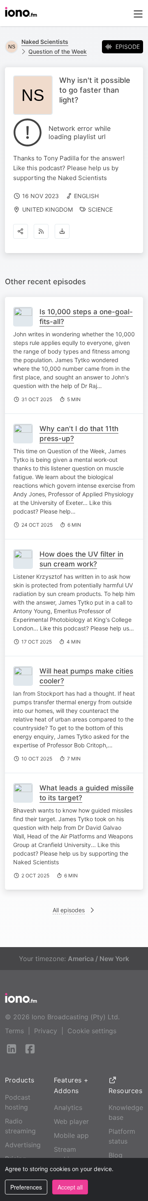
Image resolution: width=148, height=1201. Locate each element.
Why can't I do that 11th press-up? (78, 434)
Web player (71, 1121)
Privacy (45, 1031)
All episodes (69, 909)
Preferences (26, 1187)
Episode (128, 46)
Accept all (70, 1187)
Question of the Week (57, 51)
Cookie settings (91, 1031)
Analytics (68, 1107)
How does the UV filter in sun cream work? (81, 559)
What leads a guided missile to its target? (86, 793)
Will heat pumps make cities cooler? (86, 676)
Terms (14, 1031)
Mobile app (71, 1135)
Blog (116, 1155)
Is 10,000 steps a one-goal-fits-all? (86, 317)
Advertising (23, 1145)
